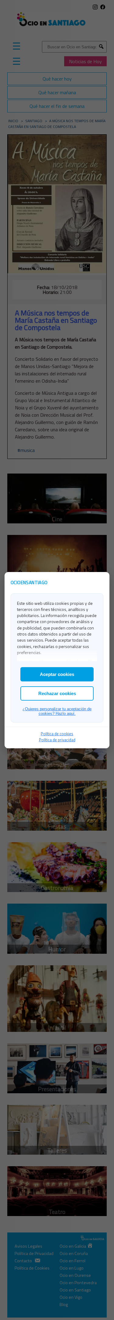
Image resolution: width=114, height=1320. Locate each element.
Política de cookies (57, 734)
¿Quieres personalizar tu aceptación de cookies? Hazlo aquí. (57, 711)
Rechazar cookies (57, 693)
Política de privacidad (57, 740)
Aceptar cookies (57, 674)
